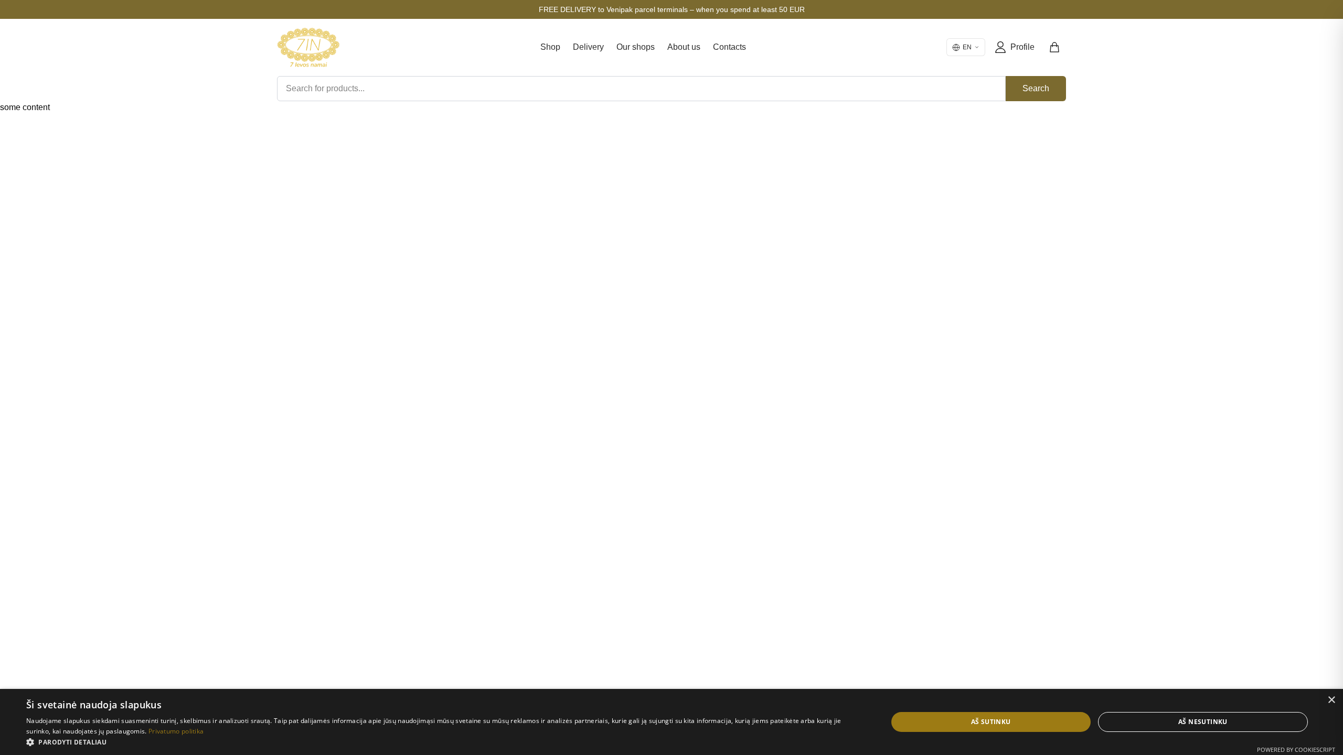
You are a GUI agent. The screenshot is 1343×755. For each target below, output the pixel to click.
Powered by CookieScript (1296, 749)
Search (1035, 88)
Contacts (729, 46)
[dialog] (671, 722)
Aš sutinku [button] (991, 721)
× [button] (1331, 700)
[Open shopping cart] (1055, 47)
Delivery (588, 46)
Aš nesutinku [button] (1203, 721)
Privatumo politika (176, 731)
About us (683, 46)
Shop (550, 46)
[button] (444, 742)
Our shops (635, 46)
